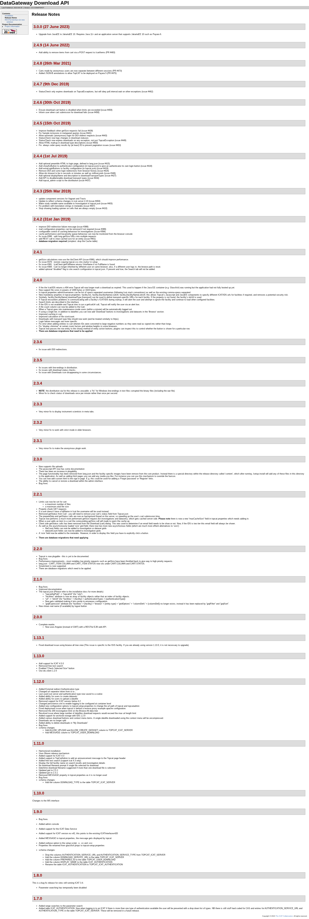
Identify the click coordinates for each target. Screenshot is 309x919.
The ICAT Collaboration (284, 916)
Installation (9, 16)
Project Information (12, 26)
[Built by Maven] (9, 34)
